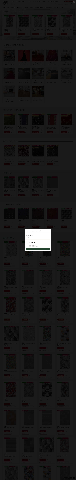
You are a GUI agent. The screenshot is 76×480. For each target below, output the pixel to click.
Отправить (38, 248)
